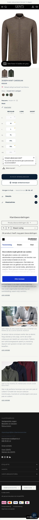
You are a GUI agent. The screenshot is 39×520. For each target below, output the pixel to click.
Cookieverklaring (17, 506)
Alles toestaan (19, 279)
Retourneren (6, 426)
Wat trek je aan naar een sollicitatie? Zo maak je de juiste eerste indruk (19, 329)
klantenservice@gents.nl (11, 439)
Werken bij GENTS (8, 452)
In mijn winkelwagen (19, 177)
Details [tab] (19, 245)
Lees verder (6, 295)
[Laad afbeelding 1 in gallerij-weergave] (19, 38)
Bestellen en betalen (9, 424)
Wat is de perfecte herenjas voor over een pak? (19, 384)
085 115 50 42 (6, 441)
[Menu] (2, 7)
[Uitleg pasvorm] (17, 100)
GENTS (8, 492)
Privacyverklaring (6, 506)
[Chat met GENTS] (34, 515)
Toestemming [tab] (7, 245)
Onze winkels (7, 446)
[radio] (3, 95)
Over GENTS (6, 450)
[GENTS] (19, 6)
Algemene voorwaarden (8, 509)
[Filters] (9, 228)
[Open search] (4, 228)
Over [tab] (32, 245)
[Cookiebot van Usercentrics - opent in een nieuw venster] (28, 239)
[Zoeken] (6, 7)
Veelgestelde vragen (9, 421)
